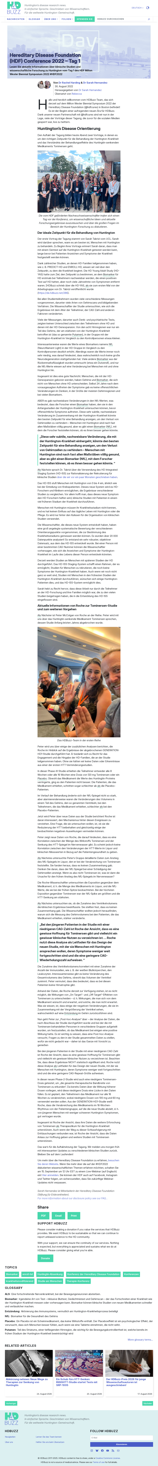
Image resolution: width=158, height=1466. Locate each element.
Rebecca (77, 93)
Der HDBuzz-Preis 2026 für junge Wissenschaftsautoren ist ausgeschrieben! (126, 1382)
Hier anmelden (50, 1175)
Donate (45, 1258)
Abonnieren (121, 1444)
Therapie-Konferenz (78, 1281)
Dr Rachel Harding (69, 82)
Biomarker (12, 1274)
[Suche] (148, 19)
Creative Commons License (107, 1458)
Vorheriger (11, 1403)
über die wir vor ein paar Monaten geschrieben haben (87, 477)
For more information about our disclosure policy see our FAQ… (73, 1198)
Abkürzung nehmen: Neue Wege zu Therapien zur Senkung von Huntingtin (27, 1382)
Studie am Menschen (50, 1281)
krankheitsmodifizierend (19, 1281)
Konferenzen (131, 1274)
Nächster (148, 1403)
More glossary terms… (140, 1339)
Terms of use (99, 1462)
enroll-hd (27, 1274)
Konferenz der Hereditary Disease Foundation (93, 1274)
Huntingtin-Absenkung (50, 1274)
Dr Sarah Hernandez (95, 82)
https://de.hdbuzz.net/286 (53, 292)
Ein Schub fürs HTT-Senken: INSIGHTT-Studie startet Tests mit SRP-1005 (76, 1382)
